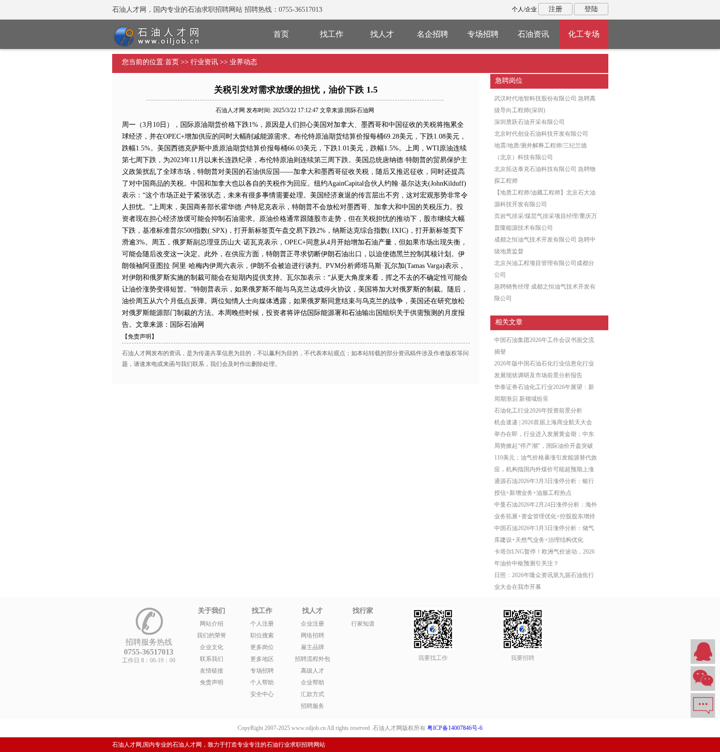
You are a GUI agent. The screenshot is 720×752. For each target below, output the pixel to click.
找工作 (331, 34)
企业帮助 (312, 682)
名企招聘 (432, 34)
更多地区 (262, 658)
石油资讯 (533, 34)
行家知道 (363, 623)
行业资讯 (204, 62)
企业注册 (312, 623)
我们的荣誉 (211, 635)
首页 (281, 34)
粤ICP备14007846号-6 (454, 728)
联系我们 (211, 658)
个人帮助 (262, 682)
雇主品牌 (312, 647)
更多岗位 (262, 647)
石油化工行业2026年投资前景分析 (538, 410)
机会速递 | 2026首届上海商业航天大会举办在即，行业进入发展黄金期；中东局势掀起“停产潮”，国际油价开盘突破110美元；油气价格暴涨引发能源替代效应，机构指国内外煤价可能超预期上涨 (545, 446)
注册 (555, 9)
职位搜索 (262, 635)
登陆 (591, 9)
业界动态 (243, 62)
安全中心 (262, 694)
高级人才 (312, 670)
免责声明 (211, 682)
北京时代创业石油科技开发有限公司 (541, 133)
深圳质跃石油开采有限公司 (529, 122)
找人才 (382, 34)
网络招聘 (312, 635)
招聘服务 (312, 706)
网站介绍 (211, 623)
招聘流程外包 (312, 658)
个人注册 (262, 623)
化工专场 (584, 34)
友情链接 (211, 670)
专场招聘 (483, 34)
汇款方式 (312, 694)
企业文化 (211, 647)
